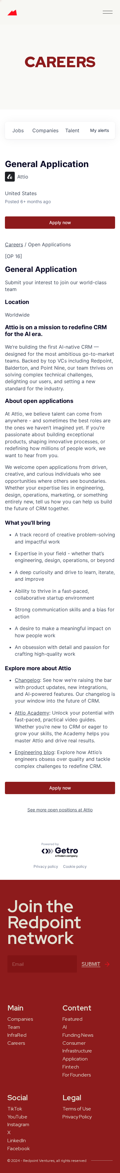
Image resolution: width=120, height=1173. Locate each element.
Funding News (77, 1035)
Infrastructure (77, 1051)
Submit (91, 964)
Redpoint (12, 15)
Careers (14, 244)
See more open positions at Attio (60, 809)
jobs (18, 130)
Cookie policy (75, 866)
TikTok (14, 1109)
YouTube (17, 1117)
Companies (20, 1019)
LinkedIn (16, 1141)
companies (45, 130)
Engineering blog (34, 752)
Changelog (27, 680)
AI (64, 1027)
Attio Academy (32, 713)
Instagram (18, 1125)
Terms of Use (76, 1109)
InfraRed (16, 1035)
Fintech (70, 1067)
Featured (72, 1019)
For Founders (76, 1075)
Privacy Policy (77, 1117)
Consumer (74, 1043)
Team (13, 1027)
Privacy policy (46, 866)
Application (75, 1059)
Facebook (18, 1149)
